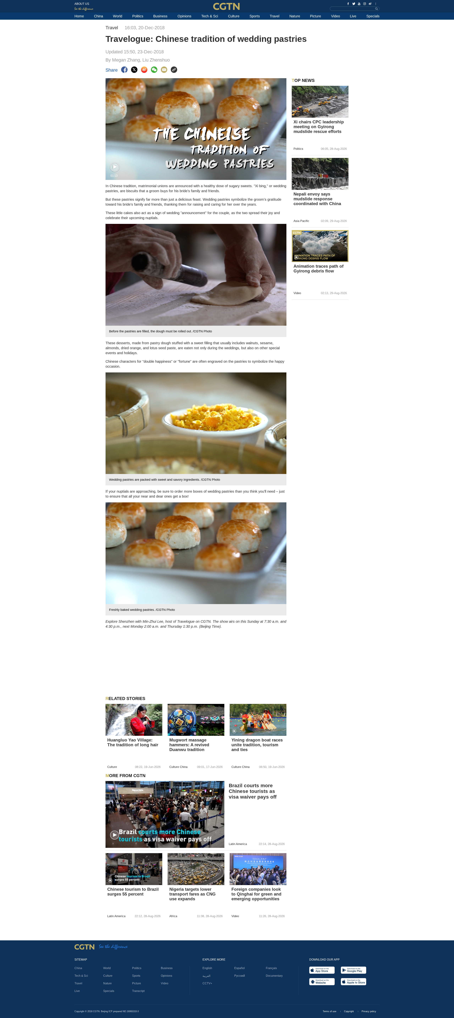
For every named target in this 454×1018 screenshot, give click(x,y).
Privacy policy (369, 1011)
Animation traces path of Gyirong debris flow (319, 268)
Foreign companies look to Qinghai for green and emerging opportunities (256, 894)
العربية (206, 975)
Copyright (349, 1011)
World (117, 16)
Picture (315, 16)
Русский (239, 975)
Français (271, 968)
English (207, 968)
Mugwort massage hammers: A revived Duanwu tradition (189, 745)
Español (239, 968)
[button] (114, 167)
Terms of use (330, 1011)
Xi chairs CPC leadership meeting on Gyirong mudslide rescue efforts (319, 126)
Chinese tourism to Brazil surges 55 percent (133, 891)
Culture (233, 16)
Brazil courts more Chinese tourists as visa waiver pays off (252, 791)
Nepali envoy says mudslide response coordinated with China (317, 199)
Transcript (138, 990)
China (98, 16)
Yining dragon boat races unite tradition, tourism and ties (257, 745)
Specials (373, 16)
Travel (274, 16)
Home (79, 16)
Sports (255, 16)
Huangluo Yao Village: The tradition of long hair (132, 742)
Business (160, 16)
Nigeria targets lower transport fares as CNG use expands (192, 894)
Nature (294, 16)
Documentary (274, 975)
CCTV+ (207, 983)
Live (353, 16)
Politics (137, 16)
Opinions (184, 16)
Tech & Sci (209, 16)
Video (335, 16)
